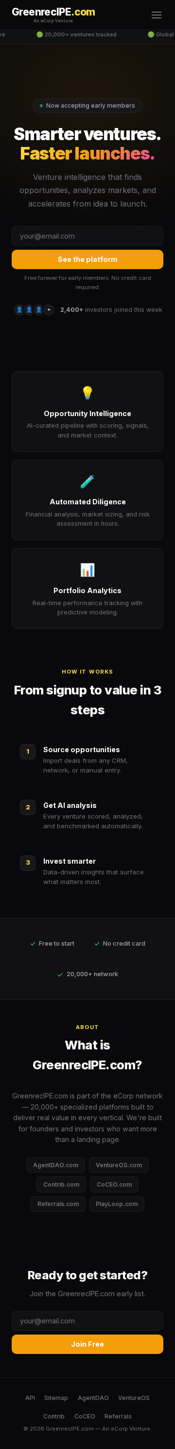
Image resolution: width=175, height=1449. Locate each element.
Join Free (87, 1344)
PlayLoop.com (117, 1204)
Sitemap (56, 1397)
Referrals (118, 1416)
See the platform (88, 259)
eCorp (119, 1428)
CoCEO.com (114, 1184)
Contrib (54, 1416)
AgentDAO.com (55, 1165)
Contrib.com (61, 1184)
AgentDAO (93, 1397)
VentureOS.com (119, 1165)
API (30, 1397)
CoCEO (84, 1416)
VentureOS (134, 1397)
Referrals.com (58, 1204)
